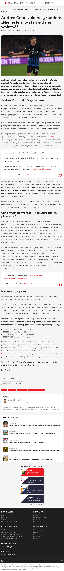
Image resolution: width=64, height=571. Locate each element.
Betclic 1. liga (37, 522)
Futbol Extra (47, 3)
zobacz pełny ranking (36, 504)
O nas (3, 515)
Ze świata (16, 3)
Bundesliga (36, 536)
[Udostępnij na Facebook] (13, 383)
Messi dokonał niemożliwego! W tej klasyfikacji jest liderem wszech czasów (35, 425)
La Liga (35, 534)
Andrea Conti (22, 390)
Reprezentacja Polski (39, 517)
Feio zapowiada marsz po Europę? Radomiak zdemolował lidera (31, 459)
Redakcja (4, 517)
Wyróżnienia (40, 3)
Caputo (4, 354)
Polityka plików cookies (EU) (10, 522)
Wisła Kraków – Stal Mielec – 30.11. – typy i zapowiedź (27, 442)
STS (28, 487)
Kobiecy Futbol (32, 3)
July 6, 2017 (28, 284)
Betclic (29, 479)
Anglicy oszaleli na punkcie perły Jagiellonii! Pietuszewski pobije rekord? (34, 450)
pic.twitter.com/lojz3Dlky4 (41, 169)
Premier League (38, 530)
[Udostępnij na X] (16, 383)
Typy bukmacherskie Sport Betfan (11, 536)
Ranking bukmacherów (8, 532)
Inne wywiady (24, 402)
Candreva (43, 351)
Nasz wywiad (22, 3)
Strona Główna (6, 9)
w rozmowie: (53, 137)
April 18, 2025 (31, 174)
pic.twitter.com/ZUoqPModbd (15, 279)
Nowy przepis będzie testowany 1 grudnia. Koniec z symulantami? (32, 433)
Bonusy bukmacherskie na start (11, 534)
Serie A (15, 9)
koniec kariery (33, 390)
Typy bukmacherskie (7, 530)
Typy (27, 3)
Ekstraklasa (36, 519)
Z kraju (11, 3)
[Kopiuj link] (20, 383)
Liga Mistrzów (16, 402)
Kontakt (3, 519)
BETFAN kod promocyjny (9, 538)
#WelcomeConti (36, 276)
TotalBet (30, 497)
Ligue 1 (35, 538)
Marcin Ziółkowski (18, 31)
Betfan (29, 470)
